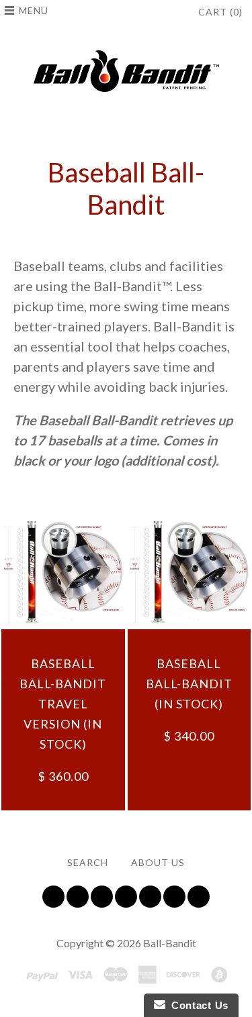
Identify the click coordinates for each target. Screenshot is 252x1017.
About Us (158, 862)
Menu (33, 10)
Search (87, 862)
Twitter (53, 897)
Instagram (126, 897)
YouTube (102, 897)
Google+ (174, 897)
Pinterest (150, 897)
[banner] (126, 71)
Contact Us (196, 1005)
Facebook (78, 897)
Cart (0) (220, 11)
